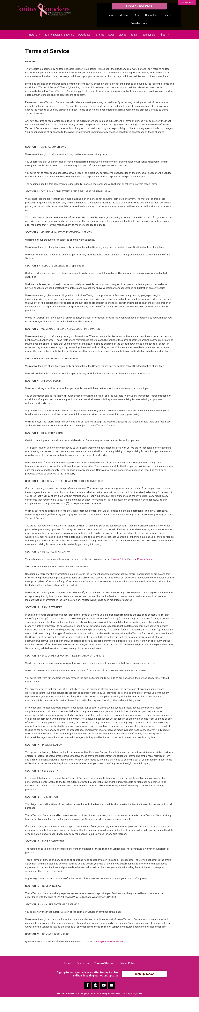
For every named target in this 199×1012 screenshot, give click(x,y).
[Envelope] (111, 985)
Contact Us (151, 15)
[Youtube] (103, 985)
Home (111, 15)
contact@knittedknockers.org (109, 941)
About (163, 34)
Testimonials (148, 34)
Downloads (84, 34)
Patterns (99, 34)
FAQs (137, 15)
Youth (134, 34)
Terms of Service (104, 963)
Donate (167, 15)
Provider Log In (139, 23)
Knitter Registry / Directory (59, 34)
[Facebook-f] (87, 985)
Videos (122, 34)
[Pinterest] (95, 985)
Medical (124, 15)
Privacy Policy (118, 559)
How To (33, 34)
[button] (139, 6)
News (111, 34)
